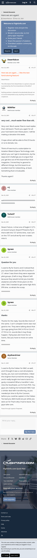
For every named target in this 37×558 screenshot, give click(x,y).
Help (2, 524)
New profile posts (9, 478)
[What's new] (30, 2)
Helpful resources (24, 484)
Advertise (4, 532)
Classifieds (22, 478)
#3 (32, 195)
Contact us (4, 513)
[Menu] (2, 3)
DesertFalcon (7, 18)
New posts (7, 474)
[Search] (34, 2)
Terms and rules (6, 516)
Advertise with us (24, 474)
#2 (32, 115)
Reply (34, 100)
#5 (32, 257)
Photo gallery (23, 481)
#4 (32, 222)
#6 (32, 310)
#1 (32, 68)
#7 (32, 363)
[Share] (29, 67)
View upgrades (9, 499)
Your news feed (8, 481)
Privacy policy (5, 520)
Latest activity (8, 484)
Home (3, 528)
